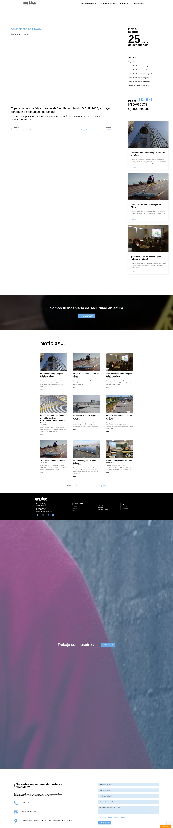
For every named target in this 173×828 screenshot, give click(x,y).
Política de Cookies (102, 509)
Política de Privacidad (100, 506)
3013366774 (25, 802)
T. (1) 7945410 (40, 510)
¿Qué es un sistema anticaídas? (52, 461)
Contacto (74, 510)
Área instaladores (137, 3)
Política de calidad (128, 505)
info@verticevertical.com (44, 511)
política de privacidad (119, 818)
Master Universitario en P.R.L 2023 (119, 461)
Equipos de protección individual (138, 86)
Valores (125, 506)
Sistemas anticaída (87, 3)
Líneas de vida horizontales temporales (140, 74)
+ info (41, 389)
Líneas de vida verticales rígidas (138, 78)
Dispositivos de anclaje (135, 62)
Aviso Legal (100, 504)
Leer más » (134, 167)
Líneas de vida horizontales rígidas (139, 66)
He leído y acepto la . (113, 818)
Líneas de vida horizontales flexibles (139, 70)
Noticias (125, 508)
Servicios (123, 3)
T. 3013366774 (41, 508)
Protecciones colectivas (108, 3)
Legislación (75, 508)
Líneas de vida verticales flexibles (139, 82)
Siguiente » (103, 486)
